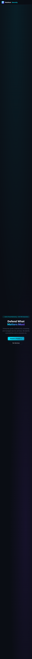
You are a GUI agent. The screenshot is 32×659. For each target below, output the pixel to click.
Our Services (16, 343)
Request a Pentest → (16, 338)
